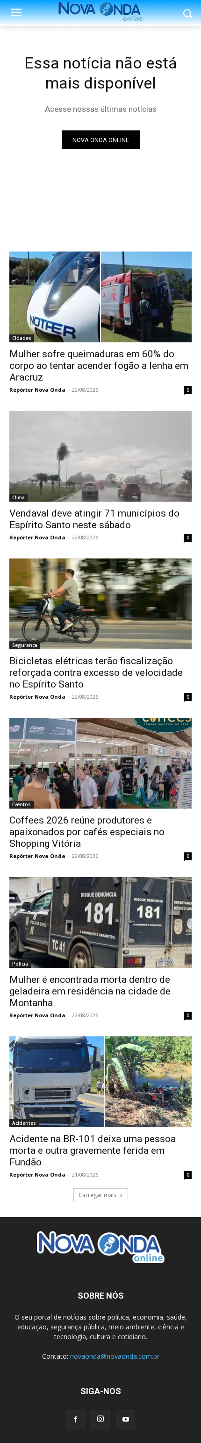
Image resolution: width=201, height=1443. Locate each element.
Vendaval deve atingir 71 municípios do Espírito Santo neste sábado (94, 519)
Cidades (21, 338)
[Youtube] (125, 1419)
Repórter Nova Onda (37, 389)
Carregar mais (97, 1195)
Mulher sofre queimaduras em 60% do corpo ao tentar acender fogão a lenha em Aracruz (98, 365)
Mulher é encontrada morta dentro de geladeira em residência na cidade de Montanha (90, 991)
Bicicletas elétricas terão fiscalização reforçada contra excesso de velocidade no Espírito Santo (96, 672)
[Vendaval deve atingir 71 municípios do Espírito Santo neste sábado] (100, 456)
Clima (18, 497)
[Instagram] (100, 1419)
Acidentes (24, 1123)
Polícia (20, 963)
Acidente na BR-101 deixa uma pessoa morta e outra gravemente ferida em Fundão (92, 1150)
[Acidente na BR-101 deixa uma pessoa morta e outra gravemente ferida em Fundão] (100, 1081)
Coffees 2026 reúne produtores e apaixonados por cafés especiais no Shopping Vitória (87, 832)
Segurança (24, 645)
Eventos (21, 804)
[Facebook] (75, 1419)
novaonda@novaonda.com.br (114, 1356)
